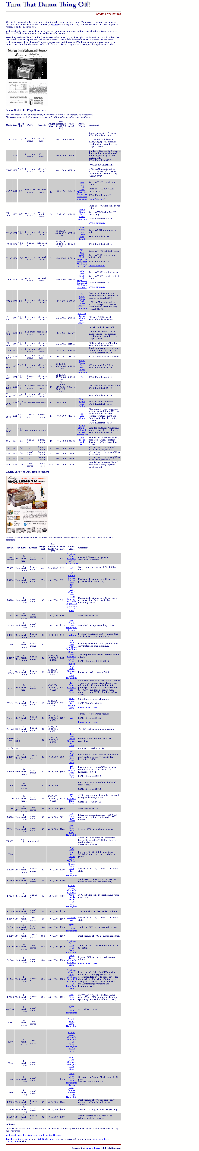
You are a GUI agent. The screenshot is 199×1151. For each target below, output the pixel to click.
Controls (82, 306)
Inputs (71, 1090)
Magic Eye (82, 192)
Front (82, 296)
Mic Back (81, 199)
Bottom (71, 705)
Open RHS (71, 979)
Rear (82, 320)
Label (71, 587)
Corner (71, 578)
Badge (72, 663)
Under (82, 303)
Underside (82, 430)
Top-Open (72, 647)
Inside (82, 442)
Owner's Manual (97, 199)
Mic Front (82, 196)
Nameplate (82, 219)
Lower (72, 821)
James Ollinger (92, 1148)
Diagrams (71, 608)
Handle (82, 428)
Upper (72, 818)
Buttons (72, 770)
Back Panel (71, 952)
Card (71, 610)
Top (82, 437)
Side (82, 183)
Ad (82, 294)
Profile (82, 210)
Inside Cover (72, 1050)
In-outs (71, 630)
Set (71, 796)
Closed (82, 227)
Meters (71, 1092)
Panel (82, 239)
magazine (19, 1139)
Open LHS (72, 977)
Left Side (71, 601)
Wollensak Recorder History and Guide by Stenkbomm (33, 1135)
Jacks (71, 958)
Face (82, 185)
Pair (82, 416)
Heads (82, 216)
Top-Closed (71, 649)
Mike (71, 801)
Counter (71, 659)
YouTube (82, 313)
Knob (82, 187)
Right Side (71, 604)
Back (82, 237)
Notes (55, 24)
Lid (71, 690)
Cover (82, 234)
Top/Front (72, 635)
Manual (72, 1085)
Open (82, 212)
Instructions (82, 435)
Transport (82, 194)
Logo (71, 833)
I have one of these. (88, 707)
